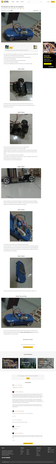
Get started (38, 451)
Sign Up (53, 1)
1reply (14, 440)
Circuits (8, 8)
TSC (15, 426)
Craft (21, 454)
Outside (27, 452)
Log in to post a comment (28, 443)
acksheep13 (16, 433)
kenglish (16, 385)
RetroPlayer (16, 391)
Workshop (22, 451)
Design (22, 452)
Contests (17, 1)
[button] (40, 11)
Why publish (38, 449)
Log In (48, 1)
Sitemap (37, 454)
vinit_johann (4, 8)
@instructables (51, 449)
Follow (11, 47)
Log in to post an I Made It (28, 347)
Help (37, 452)
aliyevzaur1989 (17, 411)
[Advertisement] (49, 55)
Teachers (22, 1)
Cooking (27, 449)
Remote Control (13, 8)
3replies (14, 416)
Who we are (38, 455)
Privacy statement (19, 462)
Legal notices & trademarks (49, 462)
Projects (13, 1)
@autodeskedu (51, 451)
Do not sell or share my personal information (36, 462)
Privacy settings (26, 462)
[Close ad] (55, 42)
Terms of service (13, 462)
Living (27, 451)
